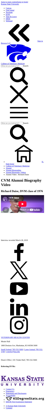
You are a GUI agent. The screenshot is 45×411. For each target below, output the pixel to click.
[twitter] (19, 279)
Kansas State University (10, 4)
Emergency (10, 391)
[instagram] (19, 333)
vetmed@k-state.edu (8, 362)
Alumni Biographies (13, 170)
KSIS (8, 15)
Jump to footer (22, 2)
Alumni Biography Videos (16, 172)
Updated (9, 408)
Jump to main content (9, 2)
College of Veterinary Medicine (13, 64)
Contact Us (10, 389)
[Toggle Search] (19, 84)
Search (25, 66)
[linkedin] (19, 315)
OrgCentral (10, 10)
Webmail (9, 21)
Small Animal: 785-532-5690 (12, 350)
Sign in (40, 41)
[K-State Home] (19, 61)
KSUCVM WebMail (9, 373)
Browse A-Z (5, 43)
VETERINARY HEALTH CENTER (15, 337)
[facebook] (19, 260)
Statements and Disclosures (16, 393)
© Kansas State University (16, 406)
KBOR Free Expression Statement (19, 402)
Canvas (8, 8)
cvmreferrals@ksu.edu (24, 366)
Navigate (9, 12)
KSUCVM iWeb (7, 371)
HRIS (8, 19)
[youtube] (19, 297)
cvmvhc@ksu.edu (13, 352)
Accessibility (10, 396)
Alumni (9, 168)
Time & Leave (11, 17)
